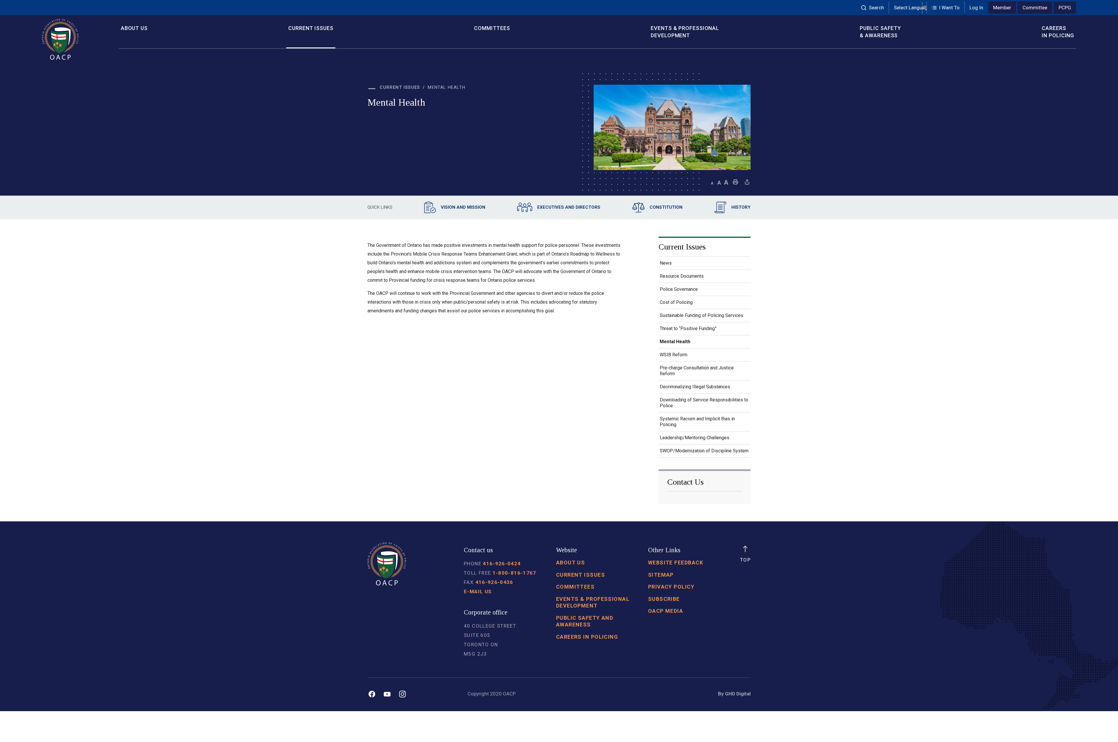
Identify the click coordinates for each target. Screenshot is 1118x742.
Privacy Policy (671, 587)
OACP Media (665, 611)
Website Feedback (675, 562)
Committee (1035, 7)
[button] (946, 8)
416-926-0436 (494, 582)
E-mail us (478, 591)
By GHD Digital (734, 694)
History (741, 207)
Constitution (666, 207)
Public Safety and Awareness (584, 621)
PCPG (1065, 7)
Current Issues (310, 28)
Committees (492, 28)
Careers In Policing (1058, 31)
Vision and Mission (463, 207)
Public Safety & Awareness (880, 31)
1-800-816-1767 (514, 573)
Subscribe (664, 599)
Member (1002, 7)
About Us (134, 28)
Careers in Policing (587, 637)
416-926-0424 (502, 563)
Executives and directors (568, 207)
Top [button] (745, 560)
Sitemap (661, 575)
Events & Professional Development (685, 31)
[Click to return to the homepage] (76, 39)
